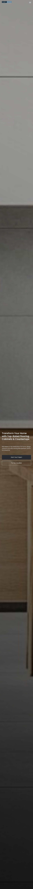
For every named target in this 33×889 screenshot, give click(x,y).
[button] (16, 457)
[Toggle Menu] (30, 2)
